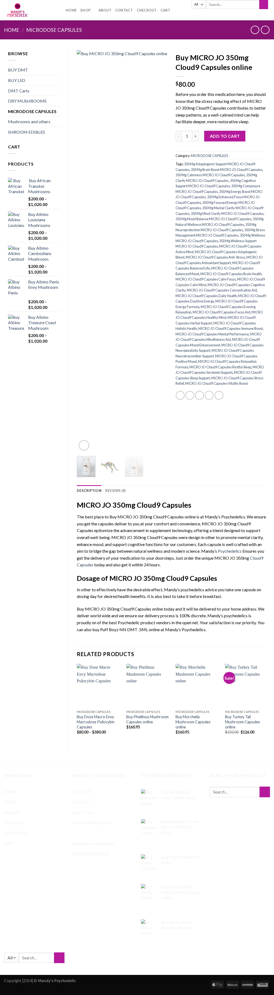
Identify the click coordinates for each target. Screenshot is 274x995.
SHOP (85, 10)
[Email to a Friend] (199, 395)
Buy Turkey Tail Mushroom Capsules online (242, 722)
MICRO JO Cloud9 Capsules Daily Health (206, 296)
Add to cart (225, 136)
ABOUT (104, 10)
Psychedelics (230, 550)
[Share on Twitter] (189, 395)
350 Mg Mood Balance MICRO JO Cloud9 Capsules (213, 219)
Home (11, 30)
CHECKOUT (147, 10)
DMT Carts (18, 90)
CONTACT (124, 10)
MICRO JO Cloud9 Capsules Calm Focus (206, 279)
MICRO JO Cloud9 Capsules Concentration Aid (222, 290)
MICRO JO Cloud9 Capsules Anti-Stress (215, 257)
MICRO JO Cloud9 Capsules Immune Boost (230, 328)
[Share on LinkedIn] (219, 395)
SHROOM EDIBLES (26, 131)
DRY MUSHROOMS (27, 100)
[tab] (89, 490)
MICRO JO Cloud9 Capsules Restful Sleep (220, 367)
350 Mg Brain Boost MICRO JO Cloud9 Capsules (226, 169)
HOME (71, 10)
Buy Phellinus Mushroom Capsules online (147, 719)
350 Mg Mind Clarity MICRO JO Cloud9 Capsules (227, 213)
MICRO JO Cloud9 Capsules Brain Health (231, 274)
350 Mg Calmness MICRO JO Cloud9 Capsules (210, 175)
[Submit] (263, 4)
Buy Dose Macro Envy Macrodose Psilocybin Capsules (96, 722)
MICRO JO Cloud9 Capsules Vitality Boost (216, 383)
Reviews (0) (115, 490)
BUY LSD (16, 80)
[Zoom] (84, 445)
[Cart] (267, 15)
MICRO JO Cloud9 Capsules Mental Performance (212, 334)
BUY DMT (18, 69)
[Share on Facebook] (180, 395)
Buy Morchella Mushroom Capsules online (193, 722)
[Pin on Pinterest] (209, 395)
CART (165, 10)
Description (89, 490)
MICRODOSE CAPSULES (54, 30)
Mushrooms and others (29, 121)
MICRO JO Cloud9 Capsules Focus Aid (221, 312)
